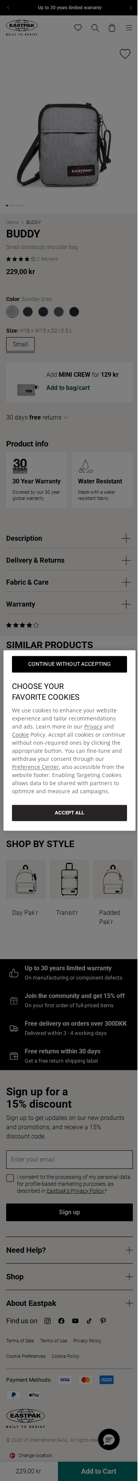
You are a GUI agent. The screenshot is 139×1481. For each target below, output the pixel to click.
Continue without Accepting (69, 664)
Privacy (93, 726)
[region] (69, 740)
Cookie (20, 734)
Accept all (69, 813)
